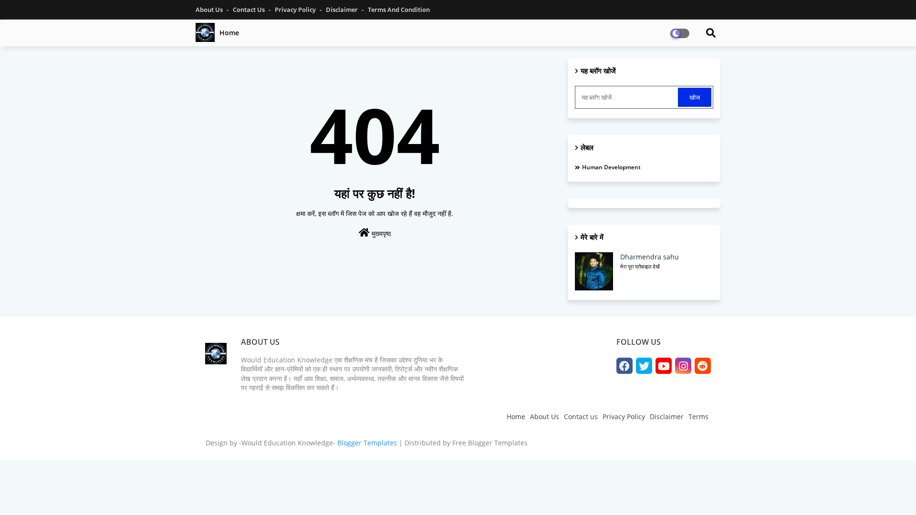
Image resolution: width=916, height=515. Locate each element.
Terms (698, 416)
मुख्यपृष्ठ (380, 233)
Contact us (581, 416)
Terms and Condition (399, 9)
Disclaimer (342, 9)
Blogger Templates (367, 442)
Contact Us (249, 9)
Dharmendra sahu (649, 256)
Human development (611, 167)
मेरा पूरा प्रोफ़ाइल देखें (640, 266)
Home (229, 32)
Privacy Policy (296, 9)
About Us (210, 9)
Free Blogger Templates (490, 442)
